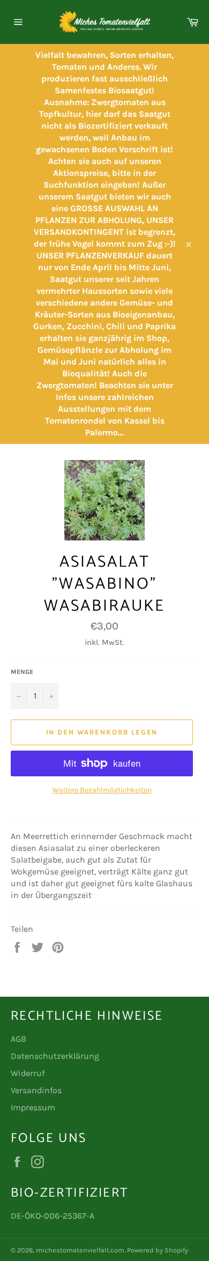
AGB (18, 1039)
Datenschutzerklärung (55, 1056)
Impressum (33, 1107)
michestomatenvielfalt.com (80, 1250)
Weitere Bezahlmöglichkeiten (102, 790)
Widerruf (27, 1073)
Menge (22, 672)
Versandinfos (36, 1090)
